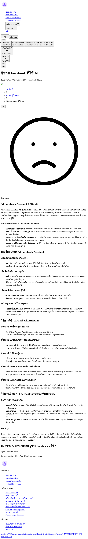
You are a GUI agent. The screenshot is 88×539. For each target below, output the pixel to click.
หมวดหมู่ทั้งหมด (12, 95)
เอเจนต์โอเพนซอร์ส (13, 18)
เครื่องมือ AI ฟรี (11, 24)
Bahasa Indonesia (18, 534)
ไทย (2, 537)
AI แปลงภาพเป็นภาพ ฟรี (15, 501)
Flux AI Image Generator (15, 515)
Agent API (9, 28)
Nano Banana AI (12, 493)
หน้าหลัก (10, 89)
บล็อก (8, 31)
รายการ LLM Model (13, 20)
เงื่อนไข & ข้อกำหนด (14, 527)
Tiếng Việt (8, 537)
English (3, 534)
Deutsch (46, 534)
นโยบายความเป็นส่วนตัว (15, 524)
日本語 (9, 534)
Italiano (27, 534)
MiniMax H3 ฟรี (12, 512)
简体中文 (65, 534)
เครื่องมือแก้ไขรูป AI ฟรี (15, 504)
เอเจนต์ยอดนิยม (12, 15)
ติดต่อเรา (9, 530)
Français (59, 534)
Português (33, 534)
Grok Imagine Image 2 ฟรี (15, 510)
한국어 (79, 534)
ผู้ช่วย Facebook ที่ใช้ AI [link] (15, 101)
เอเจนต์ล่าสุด (11, 12)
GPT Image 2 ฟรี (12, 495)
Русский (52, 534)
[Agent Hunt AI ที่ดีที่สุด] (4, 466)
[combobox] (5, 36)
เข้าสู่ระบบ (13, 37)
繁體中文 (72, 534)
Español (40, 534)
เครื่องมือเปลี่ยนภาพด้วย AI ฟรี (18, 507)
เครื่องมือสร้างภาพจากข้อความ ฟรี (19, 498)
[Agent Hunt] (4, 8)
